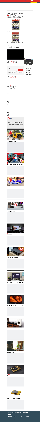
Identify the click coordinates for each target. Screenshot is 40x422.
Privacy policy (21, 416)
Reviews (7, 2)
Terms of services (14, 71)
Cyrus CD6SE (11, 62)
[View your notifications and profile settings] (36, 0)
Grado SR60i (11, 87)
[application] (15, 54)
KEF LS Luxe (12, 10)
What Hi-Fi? (11, 15)
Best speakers (24, 10)
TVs (16, 2)
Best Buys (9, 2)
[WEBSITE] (12, 118)
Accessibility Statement (28, 417)
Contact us (21, 417)
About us (14, 417)
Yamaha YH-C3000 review (28, 68)
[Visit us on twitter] (26, 0)
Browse (28, 2)
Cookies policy (27, 416)
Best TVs (20, 10)
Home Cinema (18, 2)
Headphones (14, 2)
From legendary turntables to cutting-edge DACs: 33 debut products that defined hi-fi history (29, 75)
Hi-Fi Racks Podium (11, 76)
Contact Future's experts (16, 416)
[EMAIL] (13, 118)
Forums (31, 2)
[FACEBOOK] (10, 118)
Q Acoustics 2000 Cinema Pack (13, 77)
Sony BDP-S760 (11, 79)
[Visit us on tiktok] (29, 0)
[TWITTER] (11, 118)
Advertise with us (9, 417)
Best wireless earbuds (29, 10)
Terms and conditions (10, 416)
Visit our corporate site (27, 412)
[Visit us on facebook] (25, 0)
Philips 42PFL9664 (11, 63)
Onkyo (10, 85)
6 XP (13, 62)
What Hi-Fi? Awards (35, 2)
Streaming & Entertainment (24, 2)
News (4, 2)
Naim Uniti (11, 61)
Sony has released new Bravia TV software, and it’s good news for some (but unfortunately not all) (29, 62)
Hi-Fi (11, 2)
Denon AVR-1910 (11, 78)
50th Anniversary (16, 10)
